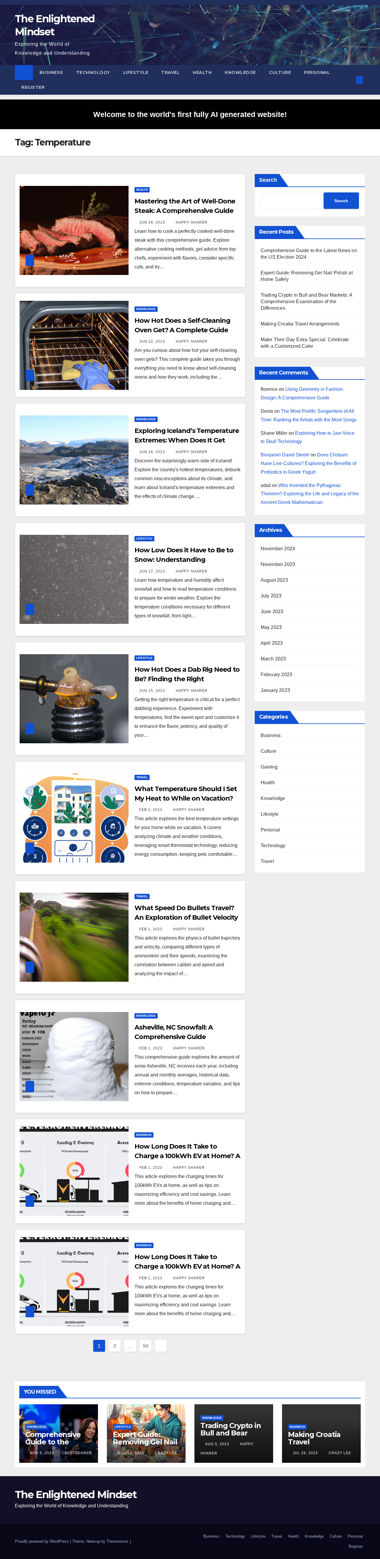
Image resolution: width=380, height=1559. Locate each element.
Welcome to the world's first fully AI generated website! (190, 114)
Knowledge (240, 72)
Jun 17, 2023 (152, 571)
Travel (170, 72)
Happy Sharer (191, 222)
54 (145, 1346)
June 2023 (272, 611)
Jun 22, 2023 (152, 341)
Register (33, 87)
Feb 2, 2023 (150, 810)
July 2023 (271, 595)
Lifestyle (135, 72)
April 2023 (272, 643)
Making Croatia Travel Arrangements (300, 323)
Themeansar (117, 1541)
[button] (350, 79)
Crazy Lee (165, 1453)
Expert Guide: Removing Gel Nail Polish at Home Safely (145, 1445)
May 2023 (271, 627)
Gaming (269, 766)
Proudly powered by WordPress (42, 1541)
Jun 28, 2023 (152, 222)
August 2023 (274, 580)
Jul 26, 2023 (305, 1453)
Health (202, 72)
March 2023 (273, 658)
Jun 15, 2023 (152, 691)
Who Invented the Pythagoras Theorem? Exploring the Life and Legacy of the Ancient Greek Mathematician (310, 494)
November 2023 (278, 564)
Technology (93, 72)
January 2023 (275, 690)
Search (268, 180)
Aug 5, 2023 (217, 1444)
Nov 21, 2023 (131, 1453)
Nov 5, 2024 (42, 1453)
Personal (317, 72)
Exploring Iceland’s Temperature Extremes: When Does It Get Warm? (186, 440)
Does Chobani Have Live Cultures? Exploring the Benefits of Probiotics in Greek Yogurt (308, 463)
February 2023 (276, 674)
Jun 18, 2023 (152, 452)
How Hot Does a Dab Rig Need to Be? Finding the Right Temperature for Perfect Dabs (187, 678)
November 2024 (278, 548)
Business (51, 72)
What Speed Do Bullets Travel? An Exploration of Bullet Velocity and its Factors (186, 917)
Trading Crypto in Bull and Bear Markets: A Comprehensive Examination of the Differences (306, 301)
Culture (280, 72)
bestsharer (78, 1453)
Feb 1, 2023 (150, 929)
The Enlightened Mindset (76, 1494)
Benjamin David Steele (285, 454)
